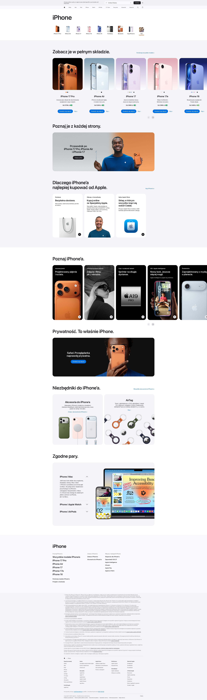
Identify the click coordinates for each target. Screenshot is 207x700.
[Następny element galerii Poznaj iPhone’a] (153, 324)
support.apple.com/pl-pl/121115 (94, 622)
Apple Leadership (131, 675)
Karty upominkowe (68, 682)
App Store (82, 683)
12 (120, 407)
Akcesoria (66, 680)
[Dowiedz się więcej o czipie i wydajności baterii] (131, 292)
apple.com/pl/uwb (115, 640)
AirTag (65, 678)
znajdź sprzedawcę (78, 691)
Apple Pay (66, 687)
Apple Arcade (83, 679)
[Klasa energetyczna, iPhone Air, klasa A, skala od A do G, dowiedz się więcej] (103, 105)
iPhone (65, 669)
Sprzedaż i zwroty (104, 697)
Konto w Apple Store (84, 665)
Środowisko (130, 665)
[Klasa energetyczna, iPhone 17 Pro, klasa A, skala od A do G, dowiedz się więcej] (71, 105)
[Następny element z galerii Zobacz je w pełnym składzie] (153, 117)
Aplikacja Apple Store (100, 663)
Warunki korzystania (93, 697)
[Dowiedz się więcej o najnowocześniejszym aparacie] (99, 292)
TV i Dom (66, 675)
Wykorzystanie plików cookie (81, 697)
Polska (141, 696)
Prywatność (130, 667)
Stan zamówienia (99, 667)
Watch (65, 671)
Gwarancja (129, 679)
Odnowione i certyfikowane (102, 665)
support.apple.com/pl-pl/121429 (133, 632)
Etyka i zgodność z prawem (133, 683)
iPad (65, 667)
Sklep (65, 663)
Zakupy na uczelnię (115, 673)
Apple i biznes (114, 663)
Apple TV (82, 675)
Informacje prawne (113, 697)
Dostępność (130, 663)
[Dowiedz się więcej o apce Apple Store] (131, 216)
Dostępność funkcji (97, 651)
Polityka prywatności (68, 697)
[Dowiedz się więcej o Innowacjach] (68, 292)
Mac (65, 665)
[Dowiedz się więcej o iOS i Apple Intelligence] (163, 292)
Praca (128, 677)
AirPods (65, 673)
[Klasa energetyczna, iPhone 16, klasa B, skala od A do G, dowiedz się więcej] (198, 105)
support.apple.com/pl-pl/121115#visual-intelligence (94, 630)
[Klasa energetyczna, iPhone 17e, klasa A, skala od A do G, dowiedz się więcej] (166, 105)
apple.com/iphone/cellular (71, 616)
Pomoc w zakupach (100, 669)
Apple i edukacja (115, 670)
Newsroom (129, 673)
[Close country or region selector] (142, 3)
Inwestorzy (129, 681)
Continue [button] (137, 2)
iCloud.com (82, 667)
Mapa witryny (122, 697)
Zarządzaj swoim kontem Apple (87, 663)
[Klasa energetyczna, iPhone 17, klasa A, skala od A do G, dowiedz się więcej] (134, 105)
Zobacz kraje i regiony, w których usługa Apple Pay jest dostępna (104, 648)
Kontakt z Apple (130, 685)
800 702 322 (101, 691)
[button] (118, 3)
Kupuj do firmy (114, 665)
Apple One (82, 673)
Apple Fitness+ (83, 681)
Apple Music (82, 677)
